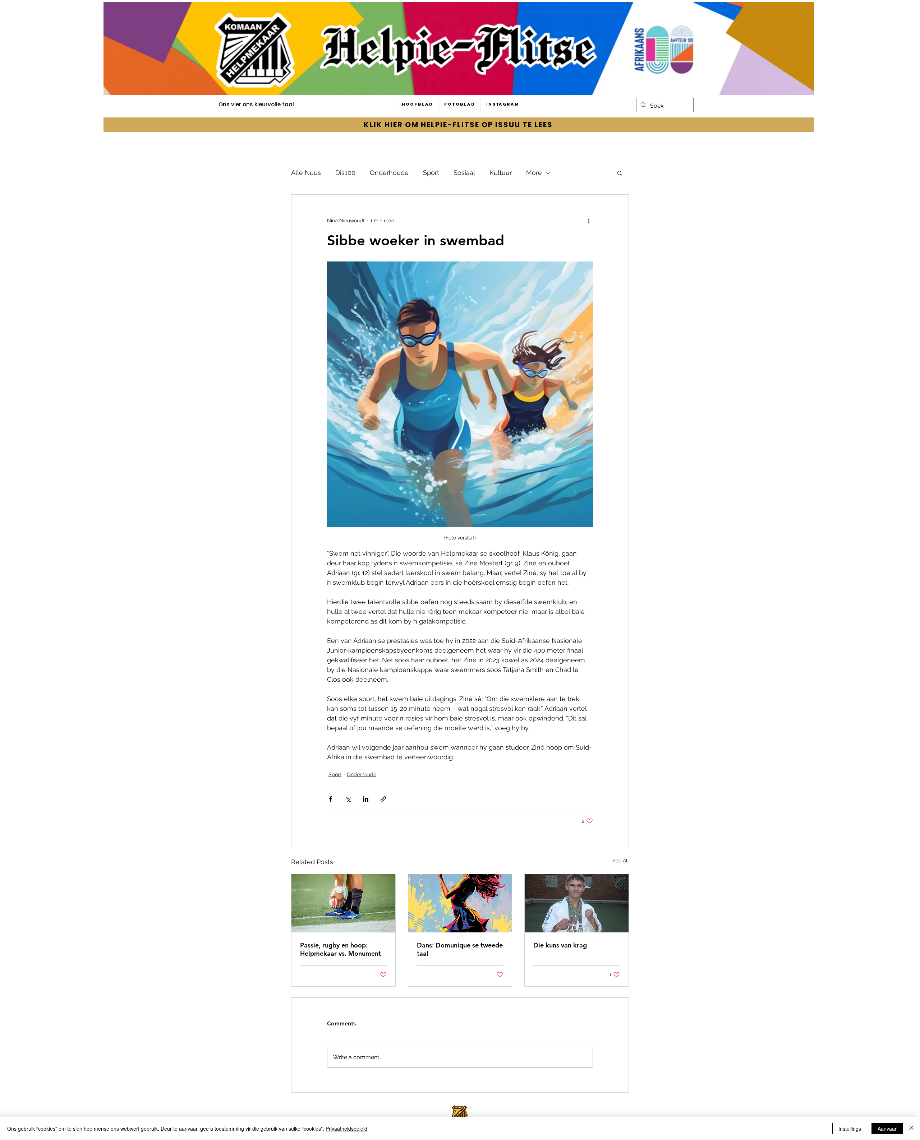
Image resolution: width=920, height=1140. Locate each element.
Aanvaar (887, 1128)
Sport (431, 172)
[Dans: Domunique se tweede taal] (460, 903)
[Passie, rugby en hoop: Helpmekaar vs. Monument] (343, 903)
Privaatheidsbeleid (346, 1128)
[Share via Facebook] (330, 799)
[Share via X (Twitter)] (348, 799)
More (534, 172)
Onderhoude (389, 172)
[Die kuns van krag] (577, 903)
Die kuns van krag (560, 945)
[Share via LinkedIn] (365, 799)
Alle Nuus (306, 172)
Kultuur (500, 172)
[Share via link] (383, 799)
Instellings (849, 1128)
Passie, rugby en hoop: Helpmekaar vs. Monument (340, 949)
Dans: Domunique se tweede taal (460, 949)
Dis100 (345, 172)
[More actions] (588, 220)
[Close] (911, 1128)
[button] (619, 173)
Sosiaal (464, 172)
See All (620, 860)
